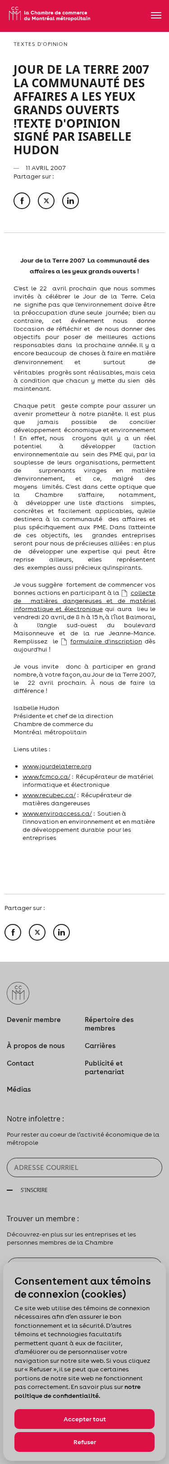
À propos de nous (36, 1045)
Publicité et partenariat (104, 1067)
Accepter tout (85, 1419)
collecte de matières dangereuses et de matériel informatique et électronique (84, 601)
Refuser (84, 1442)
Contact (20, 1063)
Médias (19, 1089)
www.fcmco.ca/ (46, 776)
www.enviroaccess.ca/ (57, 813)
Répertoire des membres (109, 1023)
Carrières (100, 1045)
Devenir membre (34, 1019)
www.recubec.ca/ (49, 795)
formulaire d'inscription (106, 641)
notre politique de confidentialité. (77, 1391)
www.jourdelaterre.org (57, 766)
